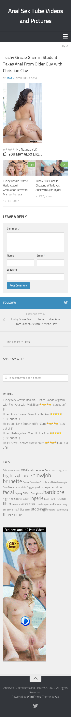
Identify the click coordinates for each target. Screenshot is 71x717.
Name (11, 255)
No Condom (39, 504)
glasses (39, 493)
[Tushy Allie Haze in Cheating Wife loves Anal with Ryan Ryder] (52, 168)
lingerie (36, 498)
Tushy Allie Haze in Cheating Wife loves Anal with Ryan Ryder (48, 185)
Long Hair (49, 499)
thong (64, 509)
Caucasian (34, 482)
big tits (9, 476)
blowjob (42, 475)
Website (12, 269)
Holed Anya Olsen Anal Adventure (23, 443)
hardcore (53, 492)
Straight (51, 509)
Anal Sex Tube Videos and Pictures (35, 16)
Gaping (18, 493)
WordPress (34, 697)
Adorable (7, 470)
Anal (24, 470)
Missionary (14, 504)
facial (8, 492)
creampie (62, 482)
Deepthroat (14, 487)
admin (10, 78)
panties (49, 504)
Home (19, 499)
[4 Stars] (11, 149)
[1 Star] (4, 149)
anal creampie (36, 470)
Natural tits (27, 504)
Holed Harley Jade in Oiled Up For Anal (26, 433)
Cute (5, 487)
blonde (25, 476)
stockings (39, 509)
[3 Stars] (9, 149)
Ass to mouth (51, 470)
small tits (18, 509)
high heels (9, 499)
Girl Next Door (29, 493)
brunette (12, 481)
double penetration (50, 487)
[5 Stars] (13, 149)
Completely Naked (48, 482)
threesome (12, 514)
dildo (23, 487)
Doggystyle (32, 487)
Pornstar (57, 504)
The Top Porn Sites (18, 342)
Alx (57, 697)
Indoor (26, 499)
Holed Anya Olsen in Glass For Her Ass (26, 414)
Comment (13, 228)
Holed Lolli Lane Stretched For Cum (24, 424)
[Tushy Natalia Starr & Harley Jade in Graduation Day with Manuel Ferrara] (19, 168)
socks (28, 509)
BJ (18, 476)
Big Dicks (63, 470)
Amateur (16, 470)
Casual (26, 482)
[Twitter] (65, 302)
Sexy (9, 509)
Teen (58, 509)
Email (41, 255)
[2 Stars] (6, 149)
